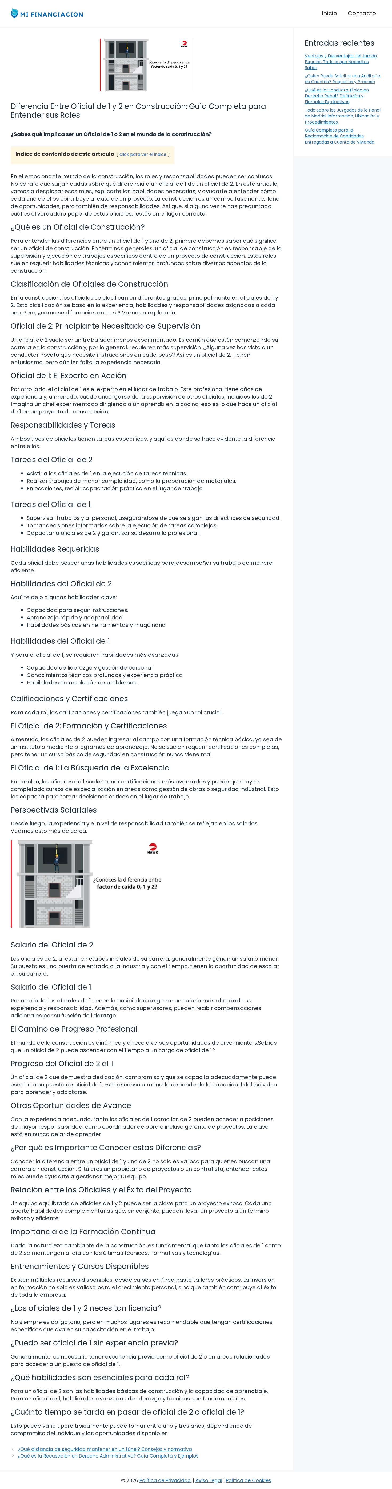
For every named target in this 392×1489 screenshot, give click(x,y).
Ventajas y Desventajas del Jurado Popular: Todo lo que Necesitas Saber (341, 62)
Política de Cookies (248, 1480)
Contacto (362, 13)
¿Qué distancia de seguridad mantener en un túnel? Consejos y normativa (105, 1449)
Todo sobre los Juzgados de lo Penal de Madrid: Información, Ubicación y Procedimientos (343, 116)
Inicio (329, 13)
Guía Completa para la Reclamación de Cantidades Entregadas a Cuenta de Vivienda (339, 136)
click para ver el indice (142, 154)
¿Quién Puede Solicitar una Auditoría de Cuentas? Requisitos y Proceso (342, 79)
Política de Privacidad (165, 1480)
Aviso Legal (208, 1480)
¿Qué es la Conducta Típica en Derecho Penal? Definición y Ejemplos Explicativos (337, 96)
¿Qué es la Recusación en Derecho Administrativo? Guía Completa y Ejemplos (108, 1456)
